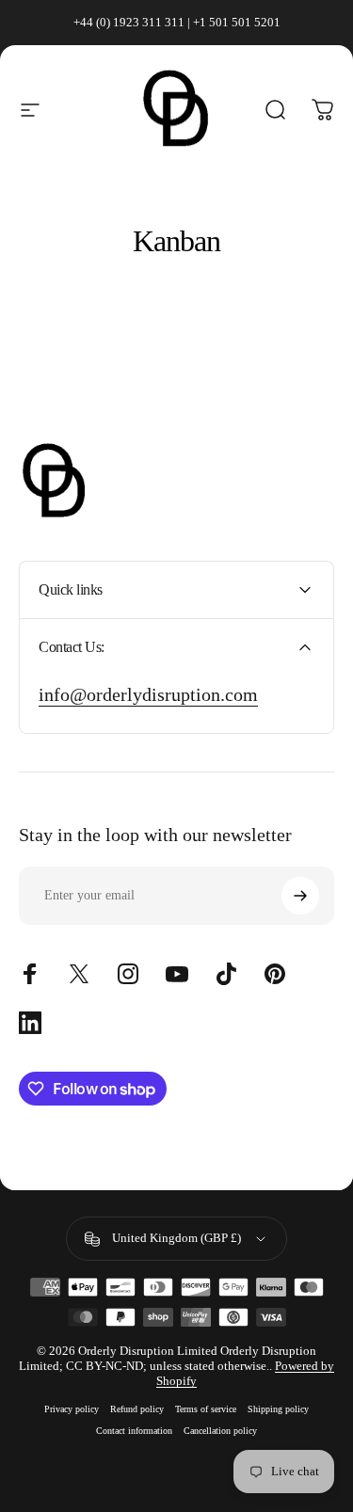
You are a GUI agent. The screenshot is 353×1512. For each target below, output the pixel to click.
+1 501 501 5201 (237, 22)
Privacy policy (71, 1409)
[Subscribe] (300, 896)
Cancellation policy (220, 1430)
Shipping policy (278, 1409)
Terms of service (205, 1409)
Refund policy (137, 1409)
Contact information (134, 1430)
